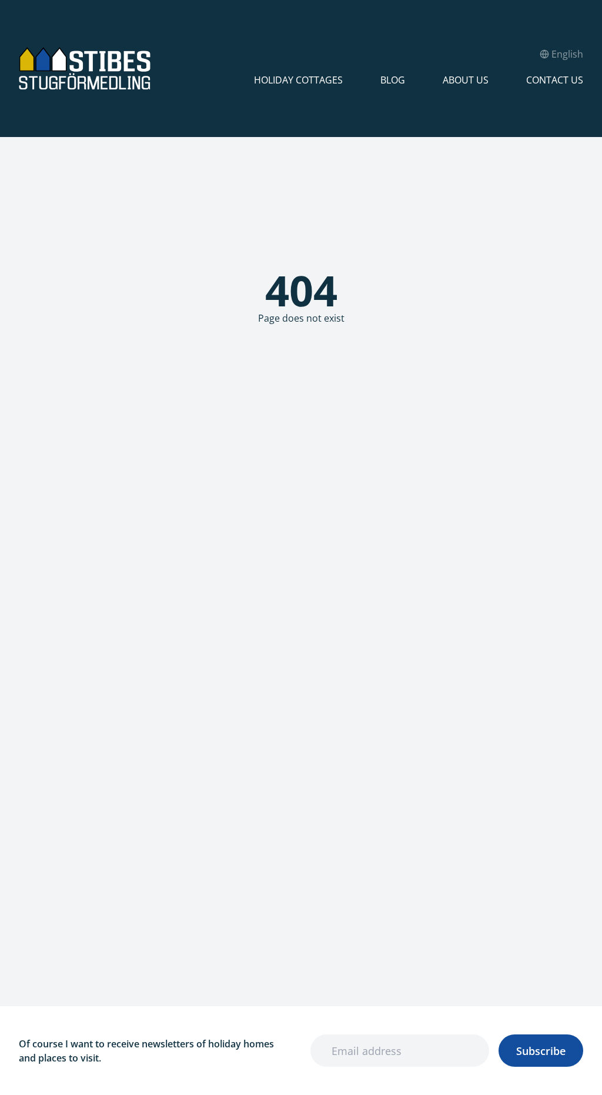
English (567, 54)
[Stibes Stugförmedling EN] (136, 68)
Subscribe (541, 1051)
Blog (392, 80)
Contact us (554, 80)
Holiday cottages (298, 80)
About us (466, 80)
